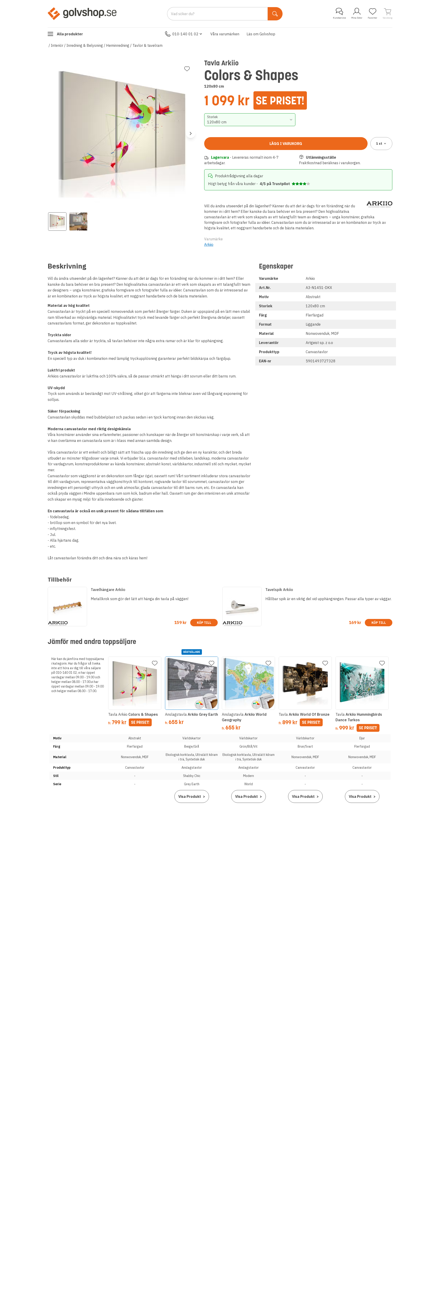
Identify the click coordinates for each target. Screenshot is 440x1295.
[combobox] (250, 119)
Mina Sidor (356, 17)
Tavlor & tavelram (147, 45)
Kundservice (339, 17)
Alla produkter (70, 34)
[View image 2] (78, 221)
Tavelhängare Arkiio (108, 589)
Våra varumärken (224, 34)
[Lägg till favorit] (187, 68)
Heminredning (117, 45)
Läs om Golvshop (261, 34)
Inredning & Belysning (84, 45)
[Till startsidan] (82, 13)
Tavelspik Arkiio (279, 589)
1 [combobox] (379, 143)
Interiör (57, 45)
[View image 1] (57, 221)
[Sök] (275, 13)
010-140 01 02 (185, 34)
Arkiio (208, 244)
